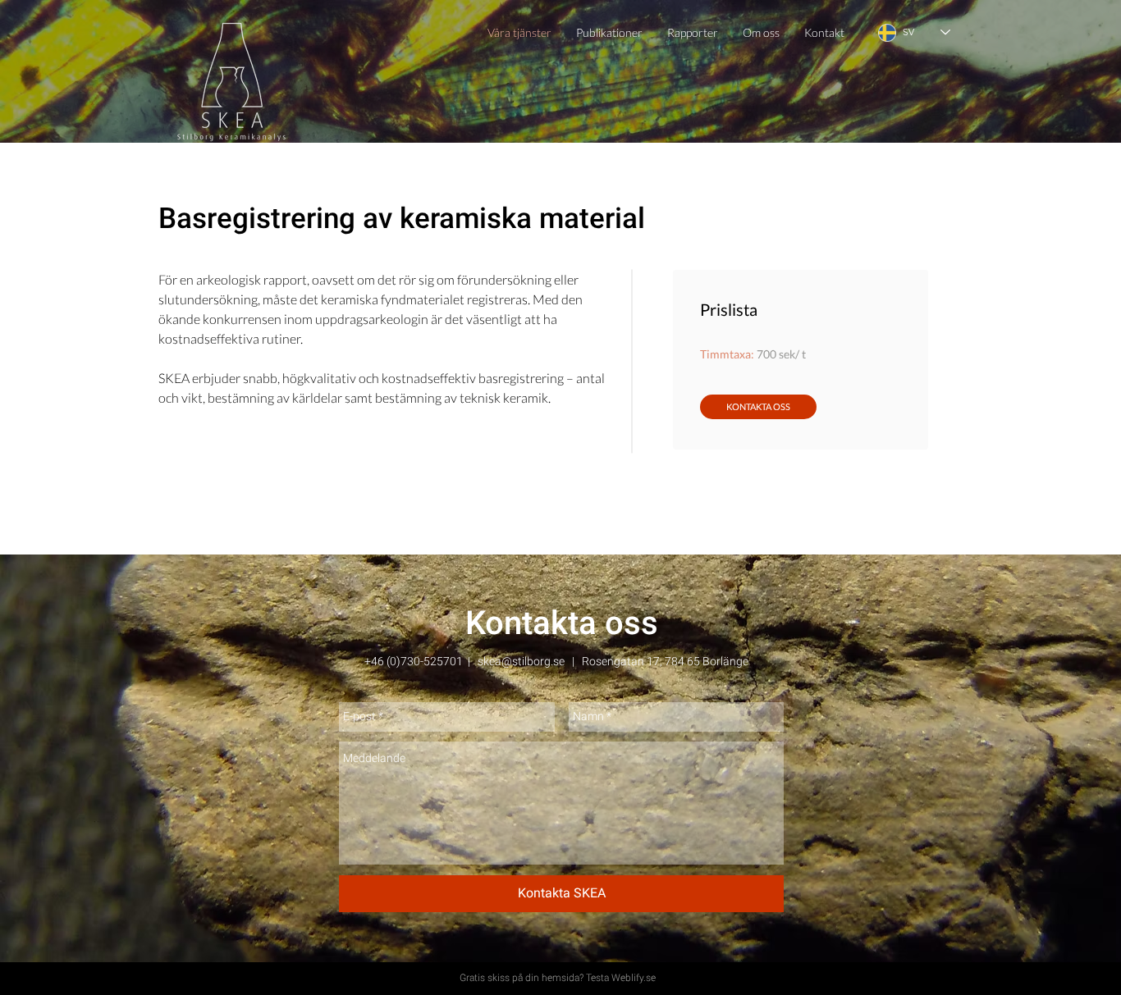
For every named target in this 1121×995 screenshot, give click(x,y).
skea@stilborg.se (521, 661)
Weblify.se (633, 978)
